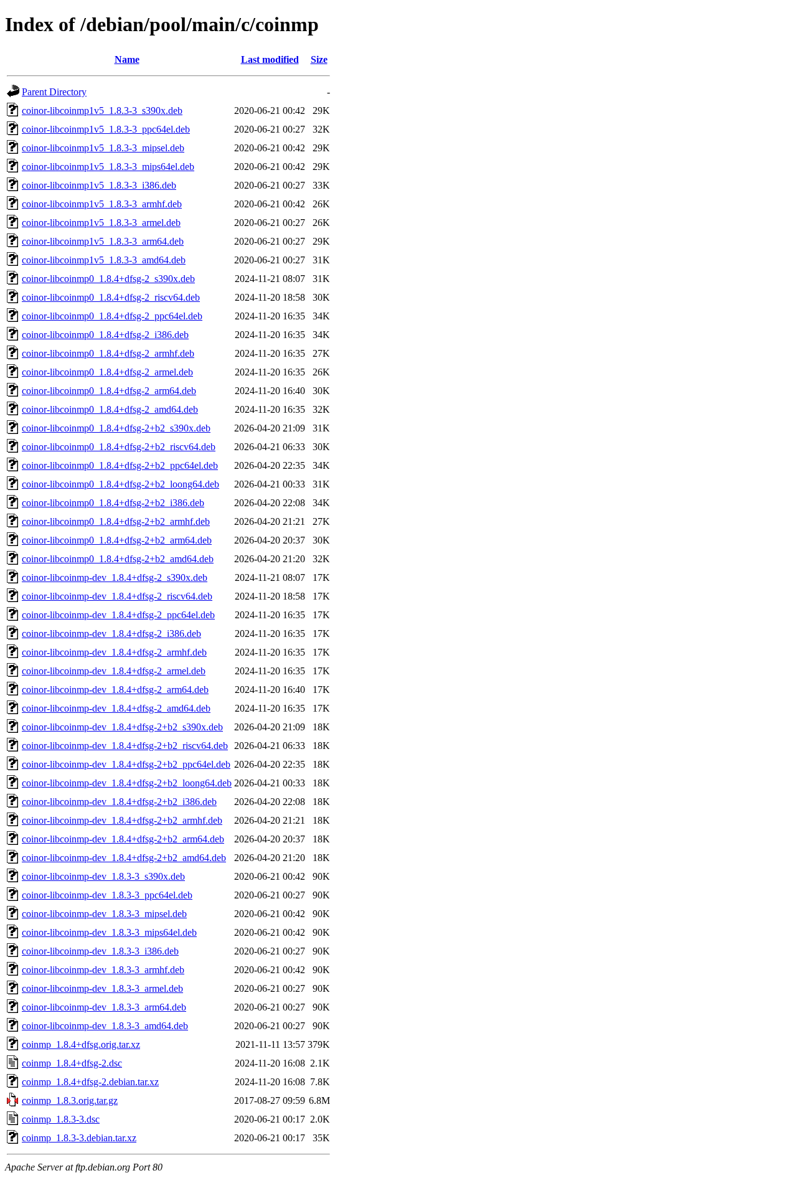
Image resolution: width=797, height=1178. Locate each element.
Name (127, 59)
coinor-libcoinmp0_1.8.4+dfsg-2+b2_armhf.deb (116, 521)
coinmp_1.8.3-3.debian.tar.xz (79, 1138)
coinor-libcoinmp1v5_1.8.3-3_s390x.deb (102, 110)
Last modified (270, 59)
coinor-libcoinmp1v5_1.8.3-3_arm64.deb (103, 241)
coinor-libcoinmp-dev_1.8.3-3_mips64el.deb (109, 932)
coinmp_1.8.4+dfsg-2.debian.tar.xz (90, 1082)
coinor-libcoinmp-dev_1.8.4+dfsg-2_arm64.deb (115, 689)
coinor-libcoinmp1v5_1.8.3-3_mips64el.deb (108, 166)
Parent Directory (54, 92)
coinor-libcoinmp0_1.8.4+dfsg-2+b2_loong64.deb (120, 484)
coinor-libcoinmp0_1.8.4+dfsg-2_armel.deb (107, 372)
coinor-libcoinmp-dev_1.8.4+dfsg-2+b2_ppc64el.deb (126, 764)
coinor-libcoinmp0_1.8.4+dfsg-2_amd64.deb (110, 409)
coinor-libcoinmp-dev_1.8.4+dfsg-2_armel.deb (113, 671)
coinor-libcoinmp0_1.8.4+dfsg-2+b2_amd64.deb (118, 559)
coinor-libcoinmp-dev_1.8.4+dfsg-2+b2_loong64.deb (127, 783)
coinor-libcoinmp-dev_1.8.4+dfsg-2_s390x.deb (114, 577)
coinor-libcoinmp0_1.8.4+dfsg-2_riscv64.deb (111, 297)
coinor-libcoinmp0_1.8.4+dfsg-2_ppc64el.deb (112, 316)
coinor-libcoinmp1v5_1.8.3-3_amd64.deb (104, 260)
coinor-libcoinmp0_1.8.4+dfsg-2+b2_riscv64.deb (118, 446)
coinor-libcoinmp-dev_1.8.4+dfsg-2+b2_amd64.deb (124, 857)
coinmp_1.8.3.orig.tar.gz (70, 1100)
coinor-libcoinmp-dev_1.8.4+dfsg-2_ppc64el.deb (118, 615)
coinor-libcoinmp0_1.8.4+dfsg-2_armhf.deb (108, 353)
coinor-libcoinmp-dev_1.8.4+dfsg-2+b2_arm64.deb (123, 839)
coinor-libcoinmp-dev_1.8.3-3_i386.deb (100, 951)
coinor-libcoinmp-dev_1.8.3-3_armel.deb (102, 988)
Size (319, 59)
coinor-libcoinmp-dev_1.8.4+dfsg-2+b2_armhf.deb (122, 820)
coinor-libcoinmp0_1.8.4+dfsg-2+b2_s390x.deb (116, 428)
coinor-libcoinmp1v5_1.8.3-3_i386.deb (99, 185)
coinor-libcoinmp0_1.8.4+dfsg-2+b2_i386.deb (113, 502)
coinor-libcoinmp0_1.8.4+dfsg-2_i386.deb (105, 334)
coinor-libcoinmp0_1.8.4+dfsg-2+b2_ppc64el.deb (120, 465)
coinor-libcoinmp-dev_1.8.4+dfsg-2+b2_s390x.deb (122, 727)
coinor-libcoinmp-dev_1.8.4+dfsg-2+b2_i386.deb (119, 801)
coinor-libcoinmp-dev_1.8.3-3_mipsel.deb (104, 913)
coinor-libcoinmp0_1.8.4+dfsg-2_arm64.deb (109, 390)
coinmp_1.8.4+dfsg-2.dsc (72, 1063)
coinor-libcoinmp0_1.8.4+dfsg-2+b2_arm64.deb (117, 540)
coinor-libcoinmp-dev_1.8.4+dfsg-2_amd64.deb (116, 708)
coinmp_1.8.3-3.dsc (61, 1119)
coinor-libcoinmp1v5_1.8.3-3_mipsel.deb (103, 148)
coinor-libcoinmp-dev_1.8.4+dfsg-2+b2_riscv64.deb (125, 745)
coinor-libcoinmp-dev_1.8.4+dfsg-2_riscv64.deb (117, 596)
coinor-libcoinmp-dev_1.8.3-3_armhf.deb (103, 969)
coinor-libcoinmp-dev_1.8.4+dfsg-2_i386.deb (111, 633)
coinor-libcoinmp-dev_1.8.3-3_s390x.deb (103, 876)
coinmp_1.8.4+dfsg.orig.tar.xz (81, 1044)
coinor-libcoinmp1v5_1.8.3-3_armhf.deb (102, 204)
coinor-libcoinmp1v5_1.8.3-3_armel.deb (101, 222)
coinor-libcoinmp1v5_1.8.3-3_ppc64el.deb (106, 129)
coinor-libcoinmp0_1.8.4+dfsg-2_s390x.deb (108, 278)
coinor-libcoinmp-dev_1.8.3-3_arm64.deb (104, 1007)
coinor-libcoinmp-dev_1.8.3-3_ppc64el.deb (107, 895)
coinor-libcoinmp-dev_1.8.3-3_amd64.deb (105, 1025)
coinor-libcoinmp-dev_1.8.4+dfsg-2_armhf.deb (114, 652)
